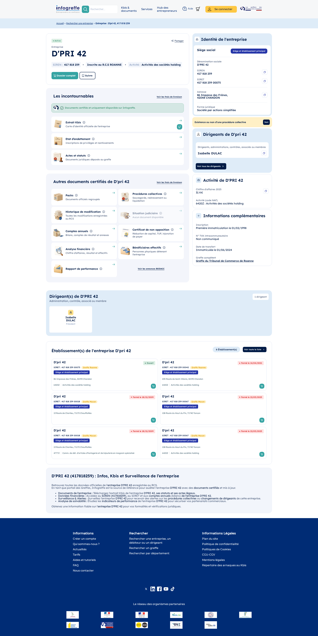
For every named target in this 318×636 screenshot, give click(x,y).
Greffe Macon (89, 401)
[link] (105, 375)
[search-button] (85, 9)
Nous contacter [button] (83, 570)
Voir (266, 122)
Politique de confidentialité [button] (220, 544)
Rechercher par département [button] (149, 553)
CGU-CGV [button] (208, 554)
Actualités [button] (79, 549)
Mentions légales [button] (213, 560)
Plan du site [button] (210, 538)
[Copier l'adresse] (264, 94)
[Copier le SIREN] (264, 72)
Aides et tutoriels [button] (84, 560)
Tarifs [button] (76, 554)
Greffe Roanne (90, 367)
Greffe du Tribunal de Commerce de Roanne (225, 260)
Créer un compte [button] (84, 538)
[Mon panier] (198, 9)
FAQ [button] (76, 565)
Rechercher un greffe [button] (143, 548)
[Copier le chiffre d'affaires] (265, 191)
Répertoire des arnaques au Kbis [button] (224, 565)
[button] (129, 9)
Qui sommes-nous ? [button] (86, 544)
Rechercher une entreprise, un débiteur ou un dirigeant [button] (150, 540)
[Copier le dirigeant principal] (264, 153)
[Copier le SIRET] (264, 81)
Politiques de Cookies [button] (216, 549)
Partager (179, 40)
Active (57, 40)
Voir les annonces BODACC (151, 268)
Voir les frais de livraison (169, 96)
